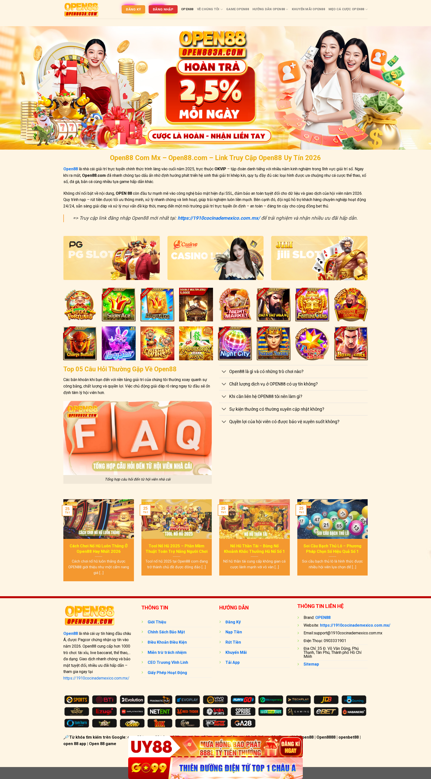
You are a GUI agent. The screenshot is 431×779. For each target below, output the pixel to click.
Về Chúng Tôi (208, 9)
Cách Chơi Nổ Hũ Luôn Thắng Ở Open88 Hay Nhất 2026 (99, 549)
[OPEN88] (81, 9)
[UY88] (215, 747)
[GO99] (215, 768)
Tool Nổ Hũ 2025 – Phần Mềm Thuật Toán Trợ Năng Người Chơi (177, 549)
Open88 (187, 9)
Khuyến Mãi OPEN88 (308, 9)
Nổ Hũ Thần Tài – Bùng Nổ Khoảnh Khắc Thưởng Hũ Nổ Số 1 (254, 549)
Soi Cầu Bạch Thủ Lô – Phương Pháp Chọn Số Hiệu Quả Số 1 (332, 549)
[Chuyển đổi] (224, 372)
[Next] (368, 543)
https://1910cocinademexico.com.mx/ (96, 678)
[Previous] (62, 543)
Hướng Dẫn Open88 (268, 9)
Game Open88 (237, 9)
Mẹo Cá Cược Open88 (346, 9)
